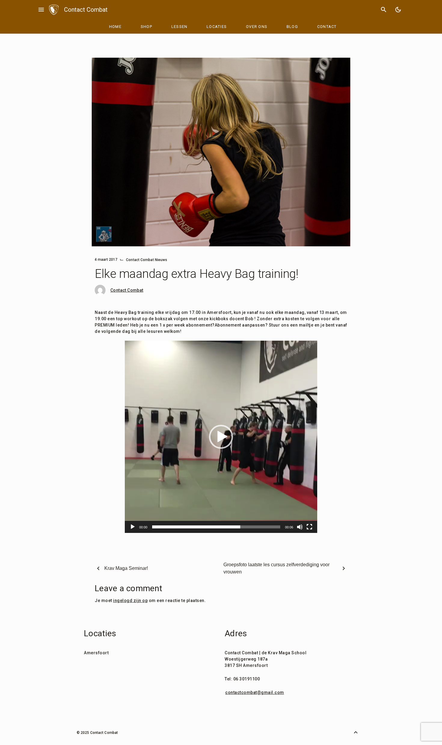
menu (41, 9)
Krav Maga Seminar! (126, 568)
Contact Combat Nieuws (146, 260)
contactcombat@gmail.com (254, 692)
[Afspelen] (133, 527)
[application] (221, 437)
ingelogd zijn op (130, 600)
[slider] (216, 526)
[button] (221, 437)
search (383, 9)
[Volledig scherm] (309, 527)
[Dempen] (300, 527)
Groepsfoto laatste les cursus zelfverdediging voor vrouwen (276, 568)
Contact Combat (86, 9)
